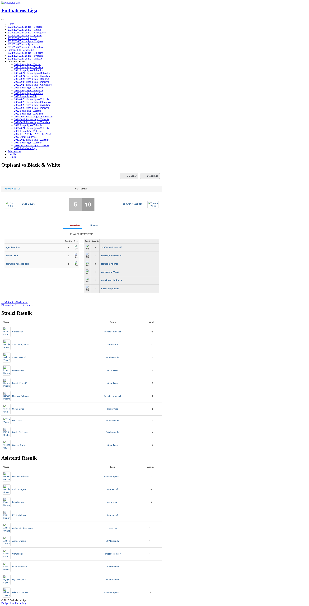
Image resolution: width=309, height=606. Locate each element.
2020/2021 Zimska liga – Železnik (31, 128)
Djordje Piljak (13, 247)
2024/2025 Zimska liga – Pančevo (25, 58)
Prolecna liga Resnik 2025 (21, 50)
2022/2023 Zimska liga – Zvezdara (32, 105)
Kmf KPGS (28, 204)
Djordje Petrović (19, 383)
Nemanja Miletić (109, 264)
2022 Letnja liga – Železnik (28, 110)
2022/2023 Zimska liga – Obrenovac (33, 102)
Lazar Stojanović (110, 288)
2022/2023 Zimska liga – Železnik (31, 99)
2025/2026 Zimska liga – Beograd (25, 26)
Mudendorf (113, 344)
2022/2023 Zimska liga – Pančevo (31, 107)
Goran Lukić (17, 332)
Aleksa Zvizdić (19, 357)
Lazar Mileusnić (19, 566)
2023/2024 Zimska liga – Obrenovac (33, 84)
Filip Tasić (17, 420)
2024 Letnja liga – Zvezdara (28, 67)
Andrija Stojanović (20, 344)
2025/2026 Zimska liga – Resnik (24, 29)
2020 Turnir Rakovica (25, 136)
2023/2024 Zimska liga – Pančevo (31, 81)
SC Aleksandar (113, 357)
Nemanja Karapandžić (17, 264)
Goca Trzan (112, 370)
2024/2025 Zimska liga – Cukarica (25, 52)
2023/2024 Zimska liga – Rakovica (32, 73)
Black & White (132, 204)
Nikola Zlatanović (20, 592)
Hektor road (112, 409)
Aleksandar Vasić (110, 272)
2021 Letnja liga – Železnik (28, 125)
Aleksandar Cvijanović (22, 528)
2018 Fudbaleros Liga (25, 148)
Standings (152, 176)
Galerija (12, 154)
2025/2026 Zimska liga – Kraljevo (25, 41)
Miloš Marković (19, 515)
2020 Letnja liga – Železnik (28, 131)
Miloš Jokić (12, 255)
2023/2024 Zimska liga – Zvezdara (32, 76)
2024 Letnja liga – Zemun (27, 64)
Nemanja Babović (20, 396)
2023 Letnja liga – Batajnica (28, 90)
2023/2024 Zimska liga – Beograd (31, 79)
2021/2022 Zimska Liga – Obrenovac (33, 116)
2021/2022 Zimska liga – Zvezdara (32, 122)
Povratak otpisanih (112, 332)
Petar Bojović (18, 370)
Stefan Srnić (18, 409)
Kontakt (12, 157)
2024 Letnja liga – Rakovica (28, 70)
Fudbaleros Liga (19, 10)
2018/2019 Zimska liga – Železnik (31, 145)
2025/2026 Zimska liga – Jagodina (25, 47)
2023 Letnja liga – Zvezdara (28, 87)
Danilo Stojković (20, 432)
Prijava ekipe (14, 151)
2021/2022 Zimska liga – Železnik (31, 119)
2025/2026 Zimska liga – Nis (22, 38)
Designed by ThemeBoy (13, 603)
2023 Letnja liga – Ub (25, 96)
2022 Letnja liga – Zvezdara (28, 113)
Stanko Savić (18, 445)
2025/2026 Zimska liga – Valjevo (25, 35)
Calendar (132, 176)
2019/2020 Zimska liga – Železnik (31, 139)
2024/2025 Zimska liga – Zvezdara (25, 55)
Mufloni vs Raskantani (14, 302)
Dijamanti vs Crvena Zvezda (17, 305)
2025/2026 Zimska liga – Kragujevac (27, 32)
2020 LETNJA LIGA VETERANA (32, 134)
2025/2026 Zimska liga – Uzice (24, 44)
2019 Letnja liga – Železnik (28, 142)
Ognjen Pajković (19, 579)
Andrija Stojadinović (111, 280)
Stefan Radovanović (111, 247)
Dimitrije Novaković (111, 255)
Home (11, 24)
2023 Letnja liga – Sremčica (28, 93)
